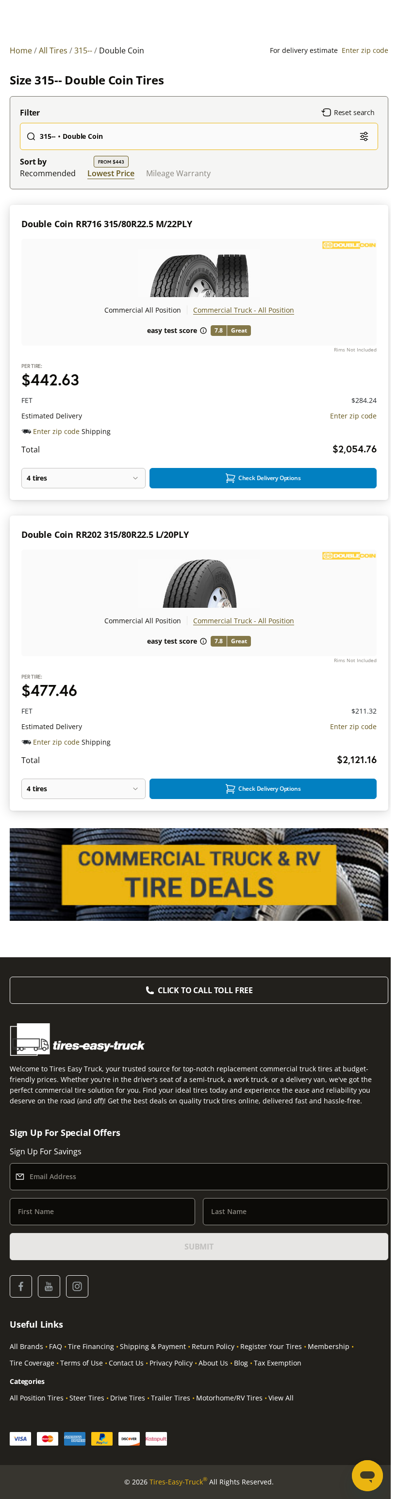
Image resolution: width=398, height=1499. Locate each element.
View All (281, 1397)
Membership (328, 1346)
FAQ (55, 1346)
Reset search (354, 112)
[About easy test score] (203, 330)
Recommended (48, 173)
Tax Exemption (277, 1362)
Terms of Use (81, 1362)
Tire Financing (91, 1346)
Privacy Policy (171, 1362)
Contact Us (126, 1362)
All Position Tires (37, 1397)
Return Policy (213, 1346)
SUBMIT (199, 1246)
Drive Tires (127, 1397)
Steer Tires (86, 1397)
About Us (213, 1362)
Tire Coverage (32, 1362)
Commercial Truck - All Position (243, 310)
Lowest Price (110, 173)
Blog (241, 1362)
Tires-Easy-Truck (178, 1481)
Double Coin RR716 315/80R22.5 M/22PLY (106, 224)
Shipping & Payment (153, 1346)
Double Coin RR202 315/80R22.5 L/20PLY (104, 534)
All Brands (26, 1346)
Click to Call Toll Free (205, 990)
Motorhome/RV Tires (229, 1397)
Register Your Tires (271, 1346)
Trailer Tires (170, 1397)
